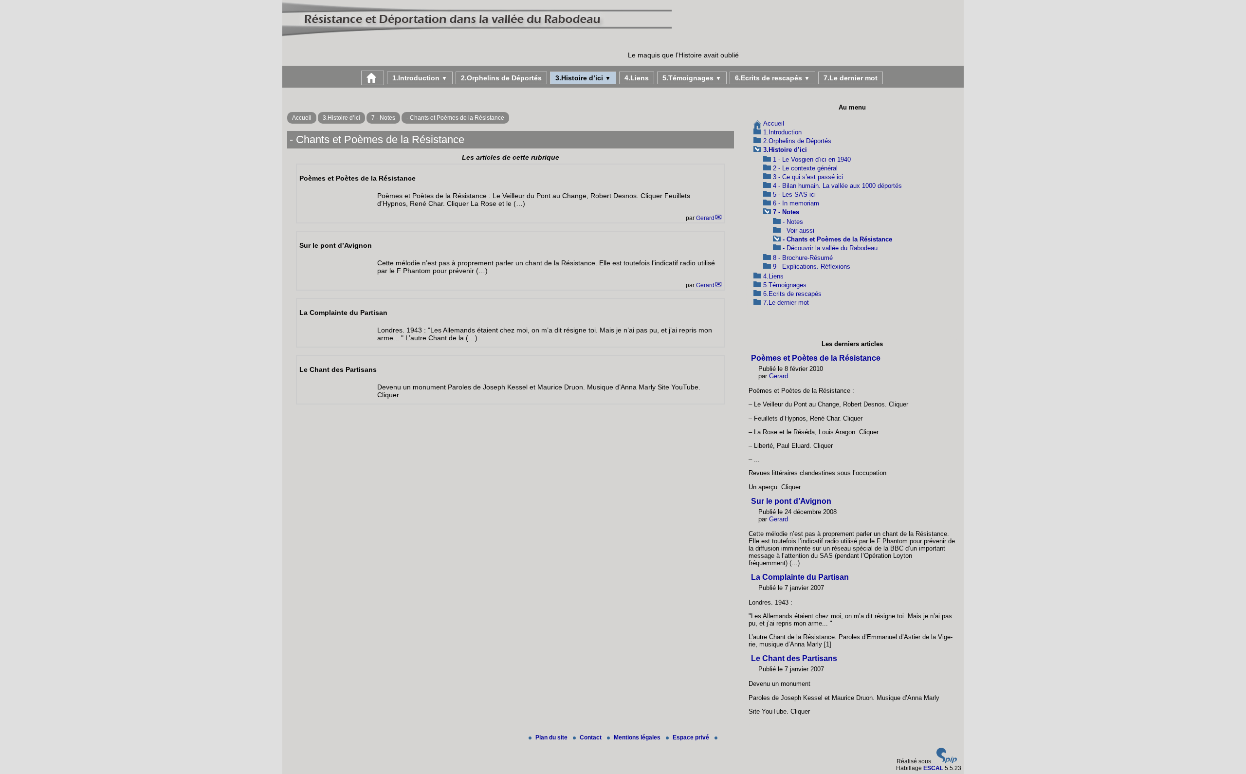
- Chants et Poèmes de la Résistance (455, 117)
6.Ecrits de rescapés (772, 78)
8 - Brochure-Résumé (803, 257)
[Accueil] (477, 36)
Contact (591, 737)
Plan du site (552, 737)
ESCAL (933, 768)
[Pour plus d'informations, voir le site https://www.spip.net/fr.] (947, 761)
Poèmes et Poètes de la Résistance (815, 358)
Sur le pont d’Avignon (791, 501)
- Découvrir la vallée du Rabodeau (830, 248)
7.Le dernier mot (851, 78)
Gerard (705, 218)
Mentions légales (638, 737)
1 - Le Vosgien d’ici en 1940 (812, 159)
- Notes (793, 221)
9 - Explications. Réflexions (811, 266)
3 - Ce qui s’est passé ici (808, 177)
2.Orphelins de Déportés (501, 78)
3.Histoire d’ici (583, 78)
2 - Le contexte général (805, 168)
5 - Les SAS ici (794, 194)
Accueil (302, 117)
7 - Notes (383, 117)
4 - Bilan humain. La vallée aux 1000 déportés (837, 185)
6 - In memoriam (796, 203)
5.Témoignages (691, 78)
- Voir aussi (798, 230)
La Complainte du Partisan (800, 577)
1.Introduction (419, 78)
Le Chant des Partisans (794, 658)
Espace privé (692, 737)
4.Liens (636, 78)
